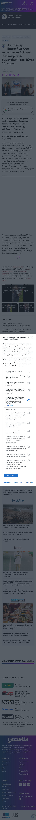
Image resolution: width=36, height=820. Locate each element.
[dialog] (18, 410)
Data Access (18, 482)
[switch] (28, 376)
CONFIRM (10, 475)
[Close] (32, 338)
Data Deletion (7, 482)
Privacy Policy (29, 482)
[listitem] (18, 372)
